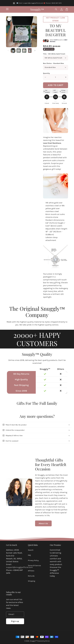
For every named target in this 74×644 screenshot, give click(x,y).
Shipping (31, 581)
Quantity (46, 73)
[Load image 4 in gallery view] (30, 50)
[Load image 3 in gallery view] (24, 50)
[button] (56, 9)
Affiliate (31, 571)
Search (30, 550)
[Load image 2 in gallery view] (18, 50)
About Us (43, 523)
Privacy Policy (33, 560)
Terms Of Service (34, 565)
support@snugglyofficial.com (19, 567)
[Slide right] (35, 50)
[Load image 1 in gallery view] (13, 50)
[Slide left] (8, 50)
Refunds (31, 576)
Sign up (15, 621)
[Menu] (7, 9)
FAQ (29, 555)
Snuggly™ (33, 641)
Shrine (47, 641)
